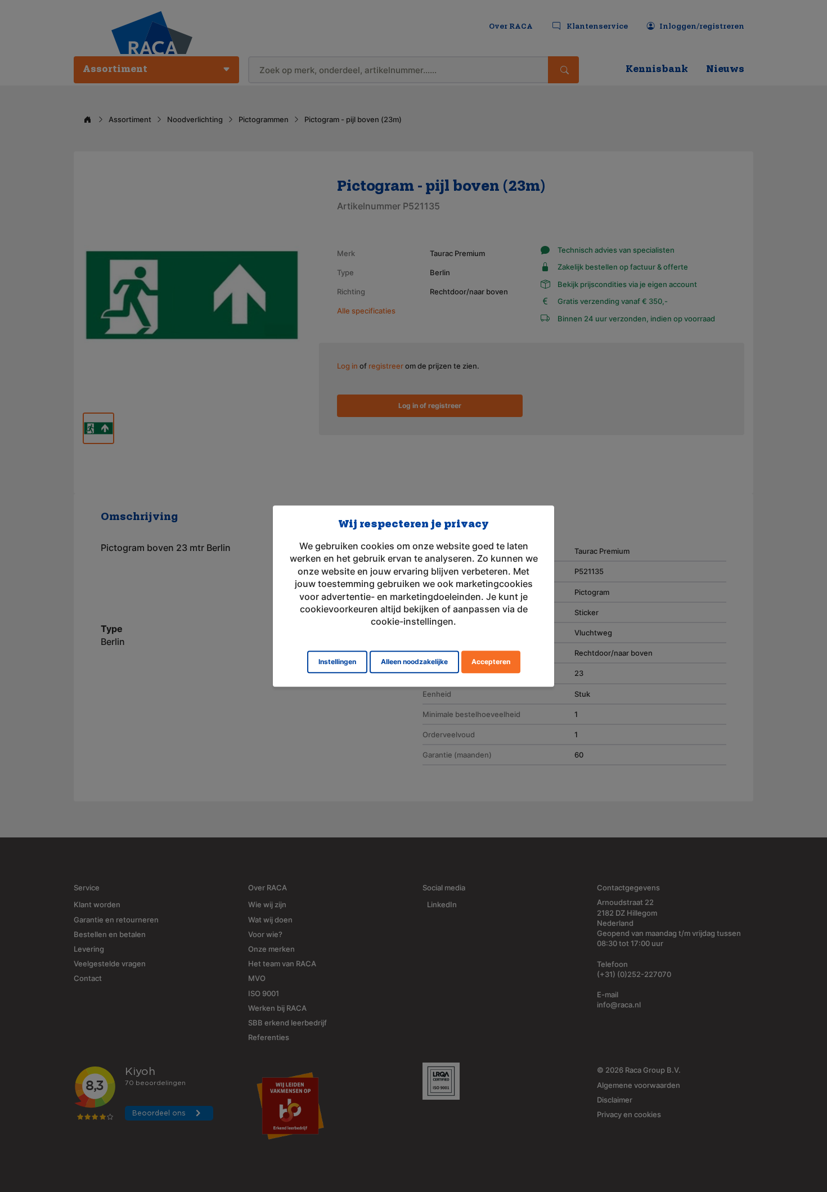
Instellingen (337, 661)
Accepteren (490, 661)
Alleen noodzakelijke (414, 661)
